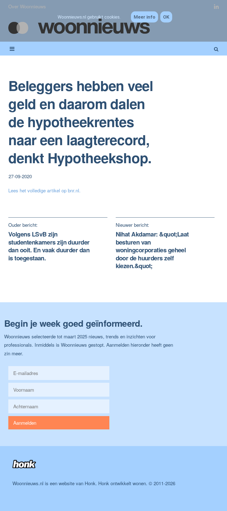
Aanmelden (24, 422)
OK (166, 17)
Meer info (144, 17)
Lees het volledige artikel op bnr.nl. (44, 190)
